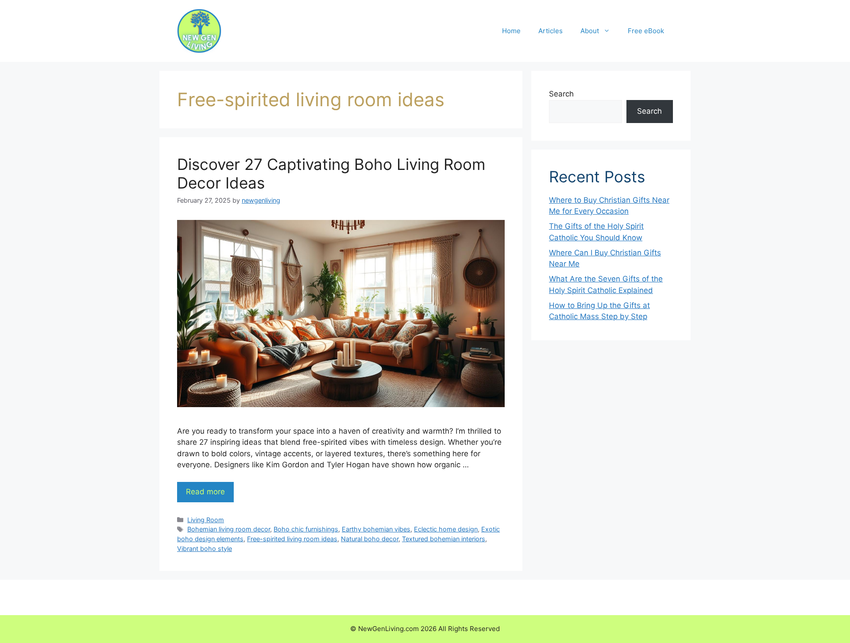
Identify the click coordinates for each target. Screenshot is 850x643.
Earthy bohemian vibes (376, 529)
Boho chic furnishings (306, 529)
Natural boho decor (369, 539)
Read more (205, 491)
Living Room (205, 520)
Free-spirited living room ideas (292, 539)
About (589, 31)
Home (511, 31)
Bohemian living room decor (228, 529)
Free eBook (646, 31)
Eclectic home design (446, 529)
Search (561, 93)
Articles (550, 31)
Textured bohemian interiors (443, 539)
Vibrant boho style (204, 548)
